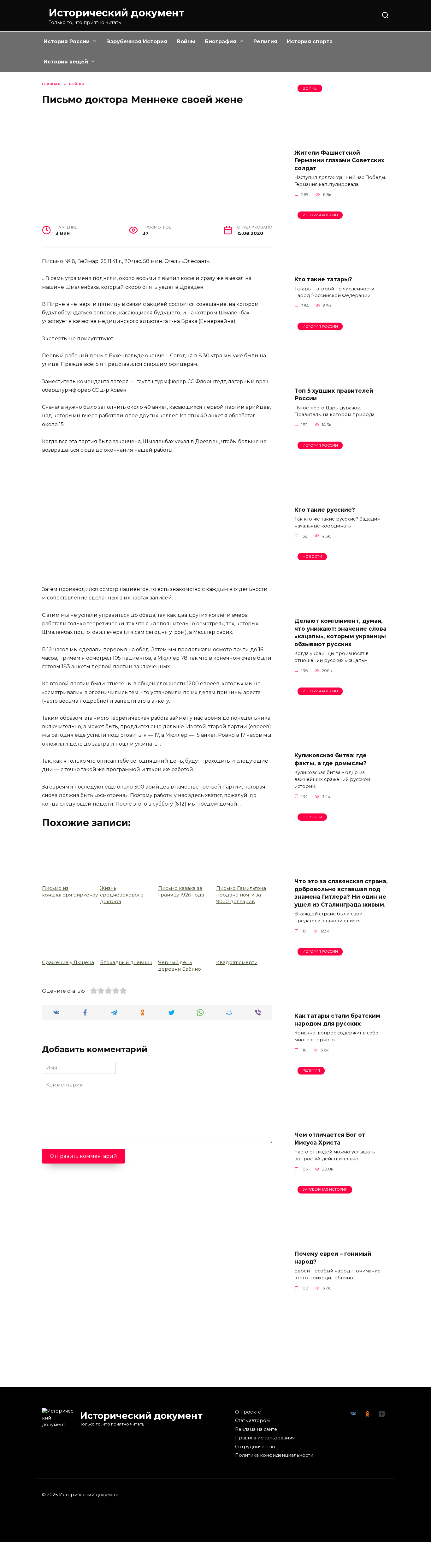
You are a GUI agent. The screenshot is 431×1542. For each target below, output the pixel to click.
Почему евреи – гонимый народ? (332, 1257)
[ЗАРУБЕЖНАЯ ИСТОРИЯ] (341, 1241)
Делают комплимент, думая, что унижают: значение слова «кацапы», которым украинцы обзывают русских (340, 632)
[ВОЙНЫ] (341, 140)
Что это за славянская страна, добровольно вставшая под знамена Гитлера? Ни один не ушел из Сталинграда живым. (341, 893)
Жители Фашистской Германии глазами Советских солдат (339, 160)
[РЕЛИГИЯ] (341, 1122)
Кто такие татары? (323, 279)
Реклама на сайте (256, 1429)
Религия (265, 42)
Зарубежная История (137, 42)
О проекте (248, 1412)
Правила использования (265, 1438)
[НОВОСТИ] (341, 608)
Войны (186, 42)
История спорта (310, 42)
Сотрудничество (255, 1447)
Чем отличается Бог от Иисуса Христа (329, 1138)
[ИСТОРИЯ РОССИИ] (341, 267)
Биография (220, 42)
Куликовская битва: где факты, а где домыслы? (330, 759)
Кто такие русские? (324, 509)
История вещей (66, 62)
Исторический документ (117, 13)
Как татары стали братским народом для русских (337, 1019)
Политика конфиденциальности (274, 1455)
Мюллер (168, 658)
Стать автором (252, 1420)
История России (67, 42)
